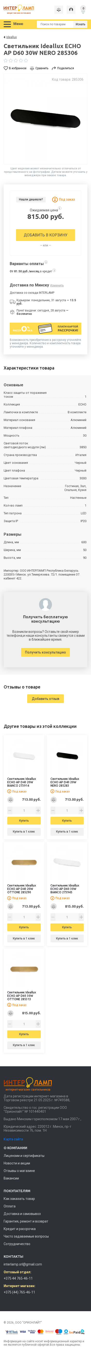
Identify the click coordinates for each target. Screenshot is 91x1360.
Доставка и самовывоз (22, 1214)
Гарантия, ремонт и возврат (26, 1221)
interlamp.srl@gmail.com (23, 1264)
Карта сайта (13, 1139)
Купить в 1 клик (24, 831)
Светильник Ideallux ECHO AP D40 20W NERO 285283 (64, 782)
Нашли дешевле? (31, 199)
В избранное (17, 68)
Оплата (10, 1206)
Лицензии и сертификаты (24, 1156)
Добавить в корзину (45, 235)
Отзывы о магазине (19, 1171)
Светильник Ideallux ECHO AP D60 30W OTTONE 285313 (21, 996)
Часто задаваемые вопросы (26, 1236)
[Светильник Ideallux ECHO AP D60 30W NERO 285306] (45, 119)
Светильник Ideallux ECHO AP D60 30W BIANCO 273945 (64, 889)
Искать (80, 24)
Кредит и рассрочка (20, 1229)
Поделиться (65, 68)
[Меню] (7, 24)
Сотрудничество (17, 1244)
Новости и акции (17, 1163)
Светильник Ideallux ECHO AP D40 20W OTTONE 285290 (21, 889)
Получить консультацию (45, 652)
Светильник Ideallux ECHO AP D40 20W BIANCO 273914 (21, 782)
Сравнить (41, 68)
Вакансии (11, 1178)
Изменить (57, 285)
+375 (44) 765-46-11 (19, 1292)
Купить (24, 820)
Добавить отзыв (45, 699)
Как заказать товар (19, 1199)
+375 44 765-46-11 (18, 1278)
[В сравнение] (10, 800)
